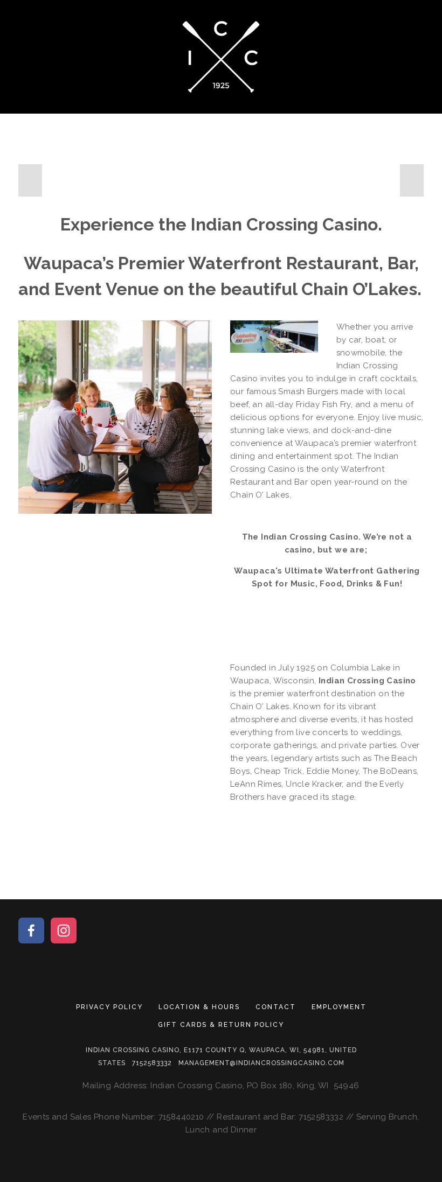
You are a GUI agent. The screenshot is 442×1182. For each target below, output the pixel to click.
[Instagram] (64, 930)
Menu (107, 107)
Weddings (356, 107)
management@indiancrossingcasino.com (261, 1063)
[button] (30, 180)
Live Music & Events (193, 107)
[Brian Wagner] (31, 930)
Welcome (49, 107)
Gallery (288, 107)
